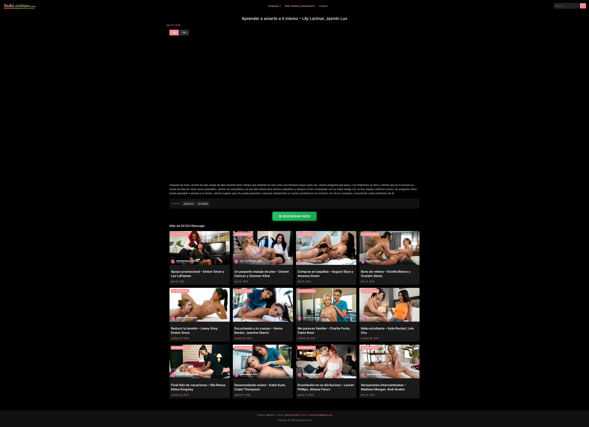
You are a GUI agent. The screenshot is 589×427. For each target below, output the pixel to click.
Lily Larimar (203, 203)
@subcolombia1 (292, 415)
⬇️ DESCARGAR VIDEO (295, 216)
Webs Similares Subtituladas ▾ (300, 6)
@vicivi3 (270, 415)
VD (174, 32)
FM (184, 32)
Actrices (323, 6)
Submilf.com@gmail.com (320, 415)
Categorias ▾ (274, 6)
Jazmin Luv (189, 203)
